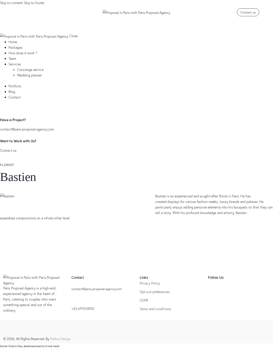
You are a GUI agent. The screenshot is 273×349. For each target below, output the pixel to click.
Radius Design (60, 338)
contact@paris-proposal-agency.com (27, 129)
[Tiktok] (20, 11)
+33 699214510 (82, 308)
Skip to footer (34, 2)
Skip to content (11, 2)
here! (56, 346)
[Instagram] (15, 11)
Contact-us (8, 150)
